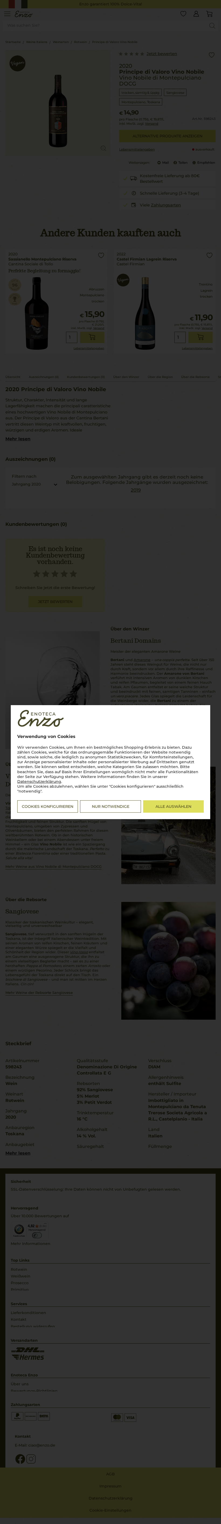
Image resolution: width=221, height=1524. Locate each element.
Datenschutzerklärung (39, 781)
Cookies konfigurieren (47, 806)
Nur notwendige (110, 806)
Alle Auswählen (173, 806)
